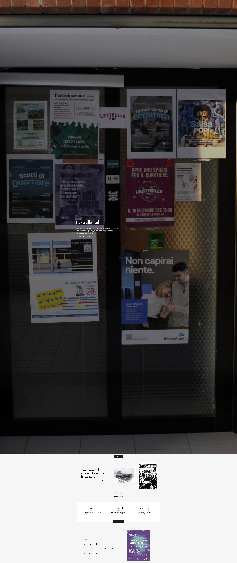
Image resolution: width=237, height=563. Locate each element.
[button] (118, 456)
